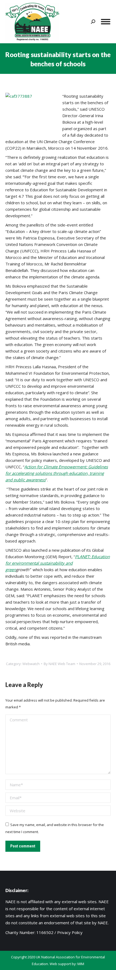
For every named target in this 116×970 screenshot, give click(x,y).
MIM (80, 963)
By (59, 663)
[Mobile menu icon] (106, 21)
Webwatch (31, 663)
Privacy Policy (70, 932)
